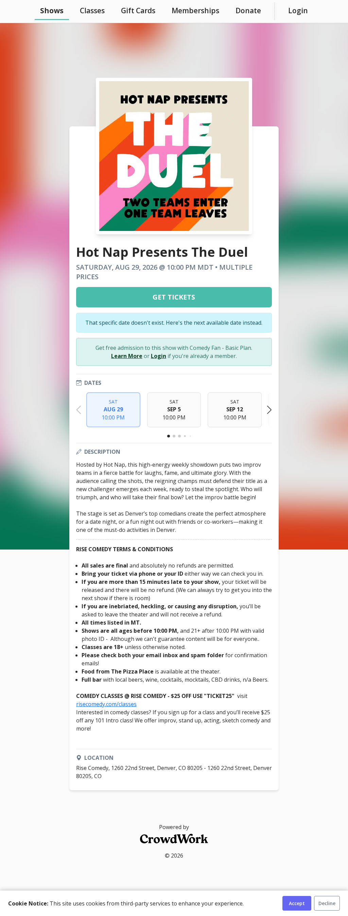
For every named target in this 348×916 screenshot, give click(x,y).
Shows (52, 10)
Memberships (195, 10)
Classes (92, 10)
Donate (248, 10)
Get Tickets (174, 297)
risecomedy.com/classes (106, 704)
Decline (326, 903)
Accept (297, 903)
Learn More (126, 356)
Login (298, 10)
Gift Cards (138, 10)
